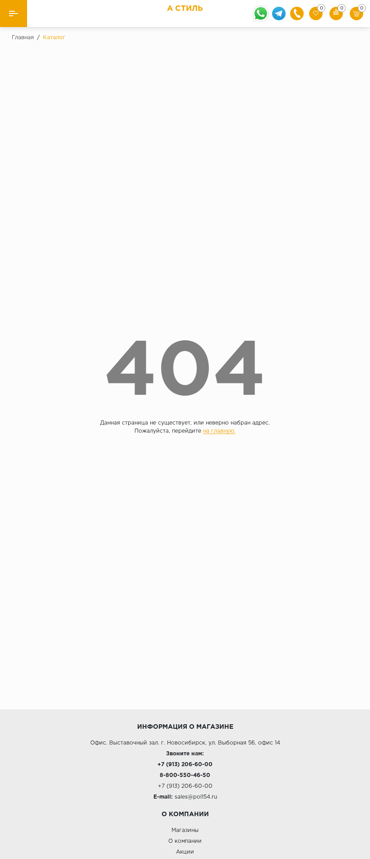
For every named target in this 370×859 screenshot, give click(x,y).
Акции (185, 852)
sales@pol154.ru (196, 797)
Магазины (185, 830)
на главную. (219, 431)
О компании (185, 841)
